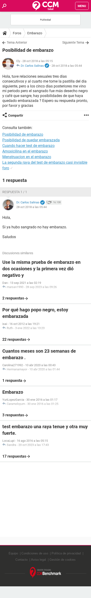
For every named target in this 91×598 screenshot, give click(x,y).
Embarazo (34, 33)
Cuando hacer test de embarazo (28, 145)
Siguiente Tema (73, 42)
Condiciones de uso (34, 553)
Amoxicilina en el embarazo (25, 151)
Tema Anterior (17, 42)
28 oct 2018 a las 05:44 (67, 65)
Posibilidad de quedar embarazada (31, 140)
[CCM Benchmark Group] (45, 572)
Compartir (15, 115)
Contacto (21, 559)
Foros (17, 33)
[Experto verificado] (47, 65)
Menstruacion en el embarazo (26, 157)
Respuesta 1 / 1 (14, 192)
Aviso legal (38, 559)
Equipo (13, 553)
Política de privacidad (66, 553)
